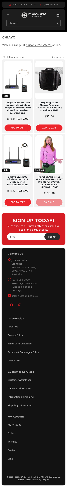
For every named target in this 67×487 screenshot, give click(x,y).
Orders (12, 433)
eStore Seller (24, 480)
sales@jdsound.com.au (25, 295)
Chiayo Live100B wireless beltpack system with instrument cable (18, 181)
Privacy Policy (15, 335)
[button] (58, 15)
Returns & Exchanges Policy (23, 352)
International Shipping (21, 396)
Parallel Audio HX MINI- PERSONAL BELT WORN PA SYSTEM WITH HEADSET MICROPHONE (49, 182)
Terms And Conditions (20, 343)
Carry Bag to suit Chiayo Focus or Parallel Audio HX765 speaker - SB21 (49, 106)
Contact (12, 450)
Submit (52, 236)
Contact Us (14, 360)
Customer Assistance (19, 379)
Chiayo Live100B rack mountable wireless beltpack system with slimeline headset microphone (18, 107)
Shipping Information (20, 405)
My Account (14, 424)
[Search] (57, 23)
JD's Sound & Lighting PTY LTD (34, 477)
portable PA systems (39, 45)
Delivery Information (19, 388)
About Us (13, 326)
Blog (10, 458)
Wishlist (12, 441)
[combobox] (33, 23)
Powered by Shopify (39, 480)
